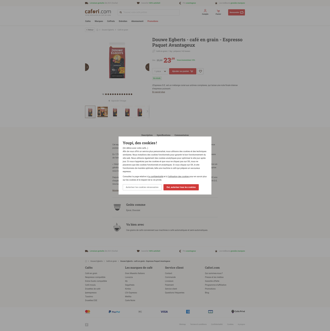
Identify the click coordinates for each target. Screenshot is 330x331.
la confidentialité (155, 176)
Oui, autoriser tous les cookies (181, 187)
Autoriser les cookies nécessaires (142, 187)
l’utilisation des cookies (178, 176)
